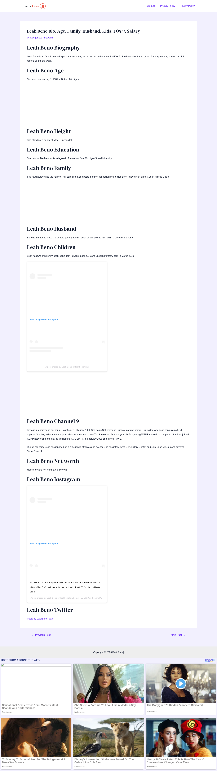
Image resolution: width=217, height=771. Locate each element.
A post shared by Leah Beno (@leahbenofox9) (67, 367)
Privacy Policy (167, 6)
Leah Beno (52, 598)
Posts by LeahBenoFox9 (40, 618)
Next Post (178, 635)
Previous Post (41, 635)
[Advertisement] (108, 105)
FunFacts (150, 6)
